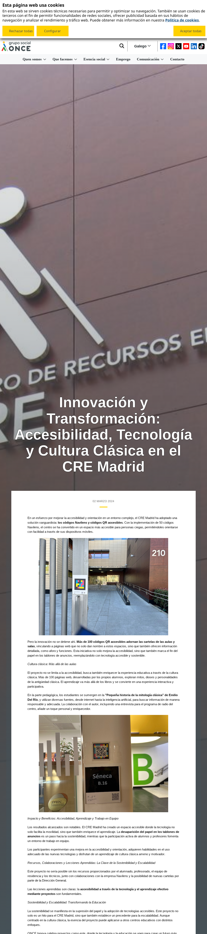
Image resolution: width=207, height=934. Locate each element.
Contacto (177, 59)
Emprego (123, 59)
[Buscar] (122, 46)
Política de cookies (182, 20)
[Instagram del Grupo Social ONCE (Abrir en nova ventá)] (171, 46)
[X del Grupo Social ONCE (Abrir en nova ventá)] (178, 46)
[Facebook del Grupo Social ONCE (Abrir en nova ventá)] (163, 46)
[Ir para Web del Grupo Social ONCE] (16, 46)
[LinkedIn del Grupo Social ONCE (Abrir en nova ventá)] (194, 46)
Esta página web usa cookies (33, 5)
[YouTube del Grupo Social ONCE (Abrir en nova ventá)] (186, 46)
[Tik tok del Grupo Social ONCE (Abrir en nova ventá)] (202, 46)
